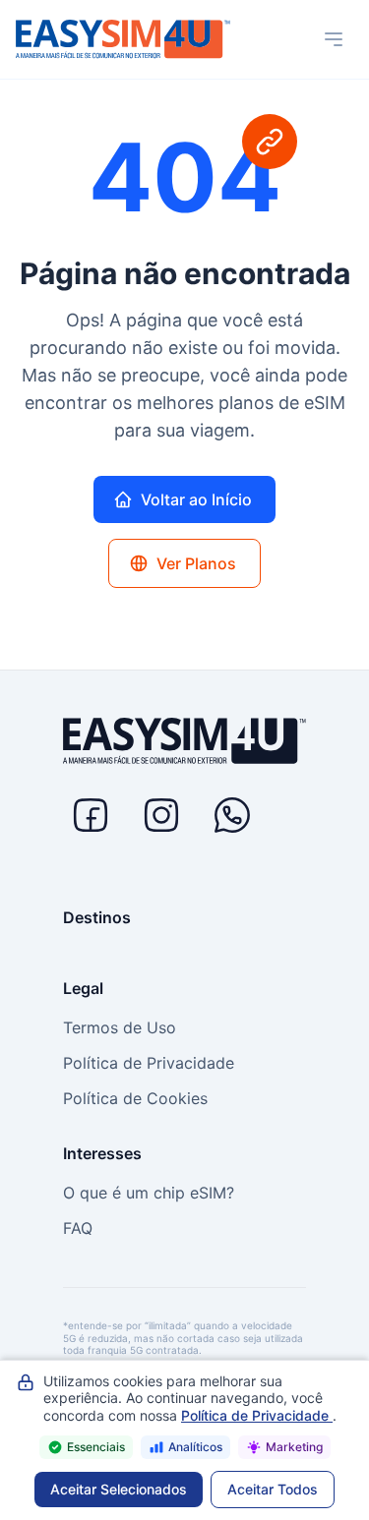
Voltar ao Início (196, 499)
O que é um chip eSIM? (148, 1192)
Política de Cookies (135, 1098)
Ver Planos (196, 563)
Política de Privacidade (148, 1063)
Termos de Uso (119, 1027)
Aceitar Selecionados (118, 1489)
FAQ (77, 1228)
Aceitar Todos (272, 1489)
